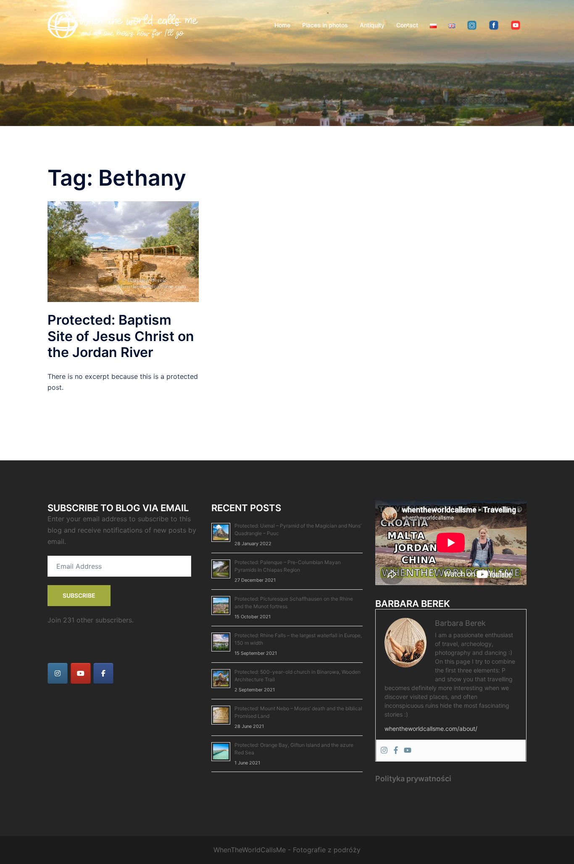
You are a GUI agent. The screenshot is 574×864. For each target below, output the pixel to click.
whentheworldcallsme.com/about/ (430, 728)
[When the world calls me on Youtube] (81, 673)
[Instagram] (384, 750)
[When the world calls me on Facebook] (103, 673)
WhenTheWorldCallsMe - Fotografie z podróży (287, 850)
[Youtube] (407, 750)
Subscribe (79, 595)
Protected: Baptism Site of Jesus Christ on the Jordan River (120, 336)
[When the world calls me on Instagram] (57, 673)
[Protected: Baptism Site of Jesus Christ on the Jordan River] (123, 251)
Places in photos (325, 25)
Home (282, 25)
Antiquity (372, 25)
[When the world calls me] (123, 24)
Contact (407, 25)
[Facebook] (396, 750)
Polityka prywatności (413, 778)
